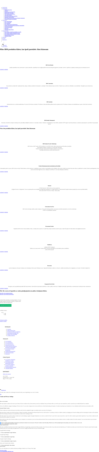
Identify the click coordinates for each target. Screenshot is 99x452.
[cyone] (8, 5)
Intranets (9, 329)
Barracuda (7, 353)
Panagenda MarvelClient (10, 351)
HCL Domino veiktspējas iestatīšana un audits (10, 360)
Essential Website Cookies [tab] (5, 408)
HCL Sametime (8, 341)
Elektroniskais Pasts (11, 330)
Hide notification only (9, 451)
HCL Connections (8, 342)
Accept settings (3, 451)
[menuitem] (50, 7)
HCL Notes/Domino (9, 343)
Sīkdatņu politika (3, 321)
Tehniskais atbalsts (9, 368)
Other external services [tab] (4, 424)
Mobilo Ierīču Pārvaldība (12, 334)
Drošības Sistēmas (11, 335)
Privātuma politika (3, 320)
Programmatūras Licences (10, 367)
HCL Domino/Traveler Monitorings (9, 349)
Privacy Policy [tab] (2, 446)
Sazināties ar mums (5, 305)
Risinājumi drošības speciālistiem (13, 331)
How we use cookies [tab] (4, 401)
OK (0, 394)
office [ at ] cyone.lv (7, 374)
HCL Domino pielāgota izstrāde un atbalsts (9, 365)
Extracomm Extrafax (9, 352)
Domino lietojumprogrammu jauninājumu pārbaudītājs (11, 347)
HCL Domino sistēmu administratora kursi (9, 362)
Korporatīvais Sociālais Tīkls (12, 333)
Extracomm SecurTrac (9, 345)
